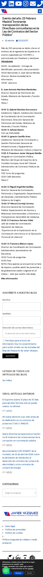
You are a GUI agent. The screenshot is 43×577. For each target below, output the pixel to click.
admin (9, 410)
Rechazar (19, 573)
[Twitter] (4, 4)
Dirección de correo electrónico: (17, 327)
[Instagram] (26, 4)
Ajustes (29, 573)
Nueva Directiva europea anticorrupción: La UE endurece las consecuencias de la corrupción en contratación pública (21, 437)
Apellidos (6, 313)
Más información (9, 278)
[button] (40, 11)
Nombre (6, 299)
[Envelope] (33, 4)
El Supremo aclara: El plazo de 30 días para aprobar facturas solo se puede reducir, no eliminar (20, 403)
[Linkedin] (11, 4)
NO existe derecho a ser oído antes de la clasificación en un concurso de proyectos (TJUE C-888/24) (20, 420)
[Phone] (40, 4)
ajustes (30, 569)
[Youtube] (19, 4)
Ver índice (7, 380)
